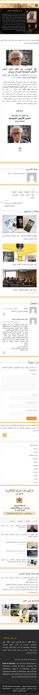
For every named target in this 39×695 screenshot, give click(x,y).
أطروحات (35, 465)
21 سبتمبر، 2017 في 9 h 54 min (11, 322)
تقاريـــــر (35, 468)
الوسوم (12, 521)
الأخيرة (35, 521)
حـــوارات (35, 462)
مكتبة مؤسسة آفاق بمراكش (19, 319)
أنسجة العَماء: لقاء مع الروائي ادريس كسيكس (23, 587)
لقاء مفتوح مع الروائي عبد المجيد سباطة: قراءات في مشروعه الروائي (19, 535)
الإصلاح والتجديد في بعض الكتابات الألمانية (13, 203)
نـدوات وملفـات (33, 455)
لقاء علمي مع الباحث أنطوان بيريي (24, 264)
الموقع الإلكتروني (31, 410)
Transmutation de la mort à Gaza (16, 551)
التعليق (34, 374)
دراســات (35, 452)
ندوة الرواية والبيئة (32, 582)
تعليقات (20, 521)
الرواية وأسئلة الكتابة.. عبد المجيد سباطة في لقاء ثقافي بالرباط (13, 560)
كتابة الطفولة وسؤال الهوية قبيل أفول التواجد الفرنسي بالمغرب (23, 193)
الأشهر (27, 521)
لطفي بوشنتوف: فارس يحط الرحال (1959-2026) (13, 526)
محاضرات (35, 458)
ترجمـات (35, 475)
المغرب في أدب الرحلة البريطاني (16, 542)
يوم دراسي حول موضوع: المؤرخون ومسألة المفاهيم (22, 584)
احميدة (26, 308)
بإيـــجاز (36, 478)
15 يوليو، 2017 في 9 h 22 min (10, 308)
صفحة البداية (34, 445)
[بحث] (4, 435)
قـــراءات (35, 448)
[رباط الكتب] (19, 5)
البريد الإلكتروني (31, 402)
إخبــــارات (28, 40)
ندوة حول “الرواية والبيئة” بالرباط (25, 289)
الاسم (34, 394)
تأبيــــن (36, 482)
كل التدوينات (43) (32, 592)
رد (4, 314)
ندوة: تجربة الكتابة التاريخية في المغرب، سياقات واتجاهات (20, 589)
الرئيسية (34, 40)
